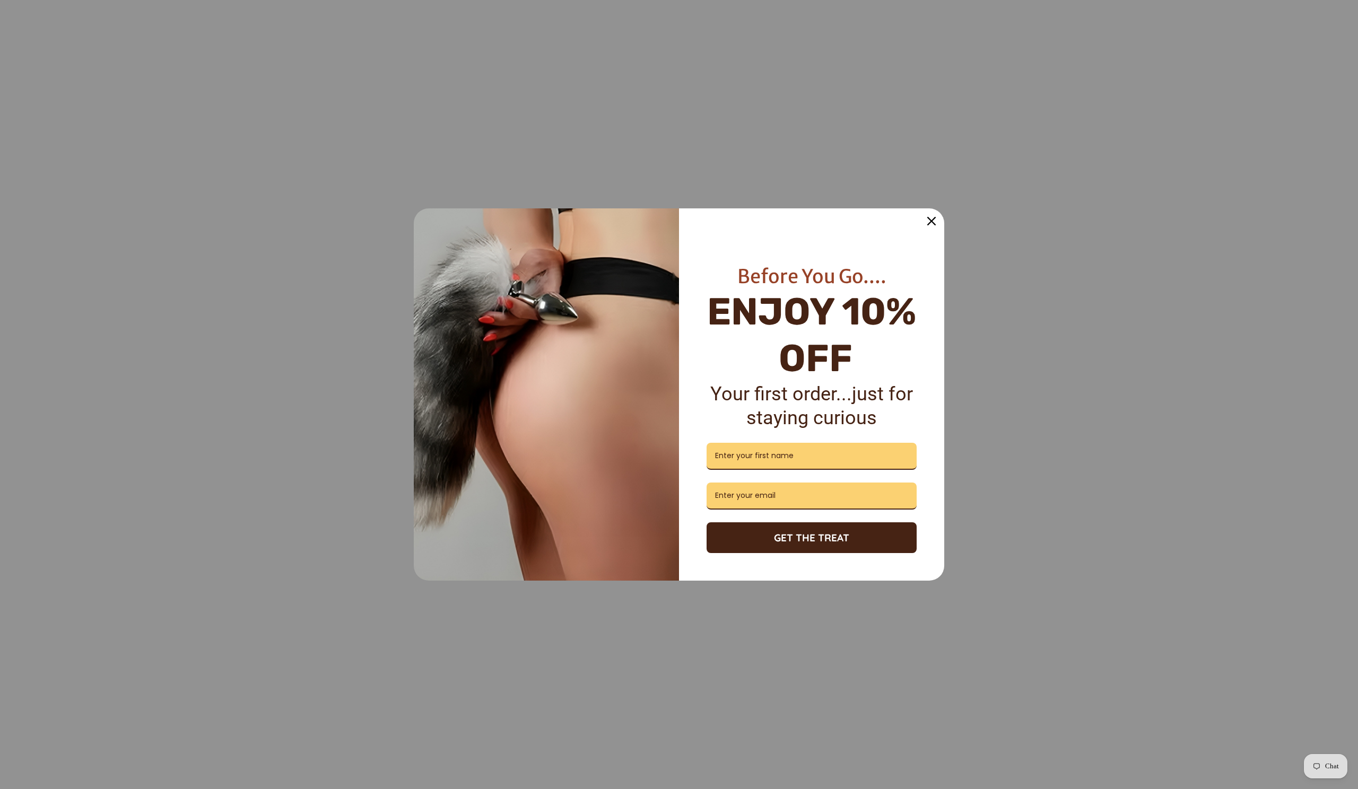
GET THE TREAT (811, 537)
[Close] (931, 221)
